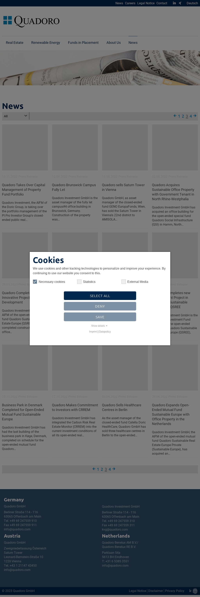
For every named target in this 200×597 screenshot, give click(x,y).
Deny (100, 306)
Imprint (93, 331)
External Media (137, 281)
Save (100, 317)
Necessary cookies (52, 281)
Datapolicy (105, 331)
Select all (100, 295)
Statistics (89, 281)
